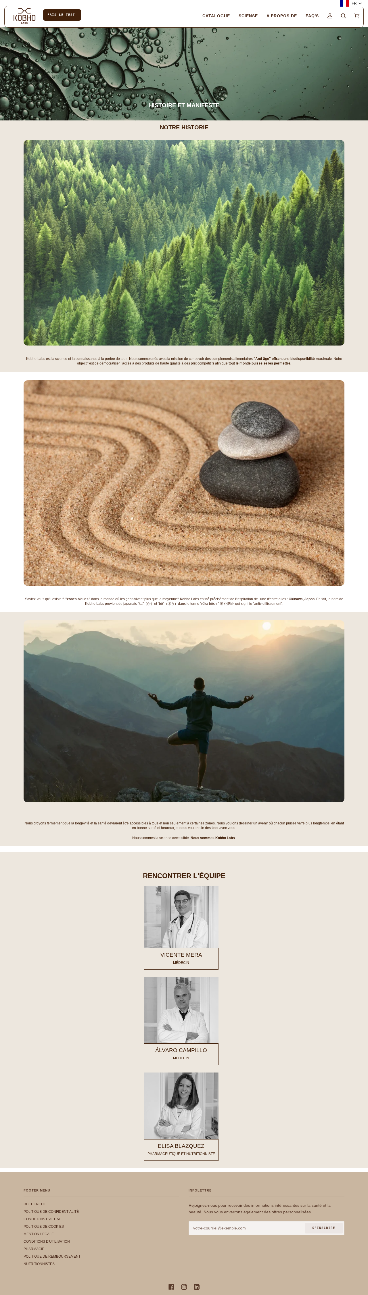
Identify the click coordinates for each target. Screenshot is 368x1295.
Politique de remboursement (52, 1256)
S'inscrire (323, 1228)
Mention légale (39, 1234)
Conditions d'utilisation (47, 1242)
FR (354, 3)
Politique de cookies (44, 1227)
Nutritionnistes (39, 1264)
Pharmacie (34, 1249)
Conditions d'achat (42, 1219)
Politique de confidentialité (51, 1212)
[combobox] (351, 3)
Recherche (35, 1204)
